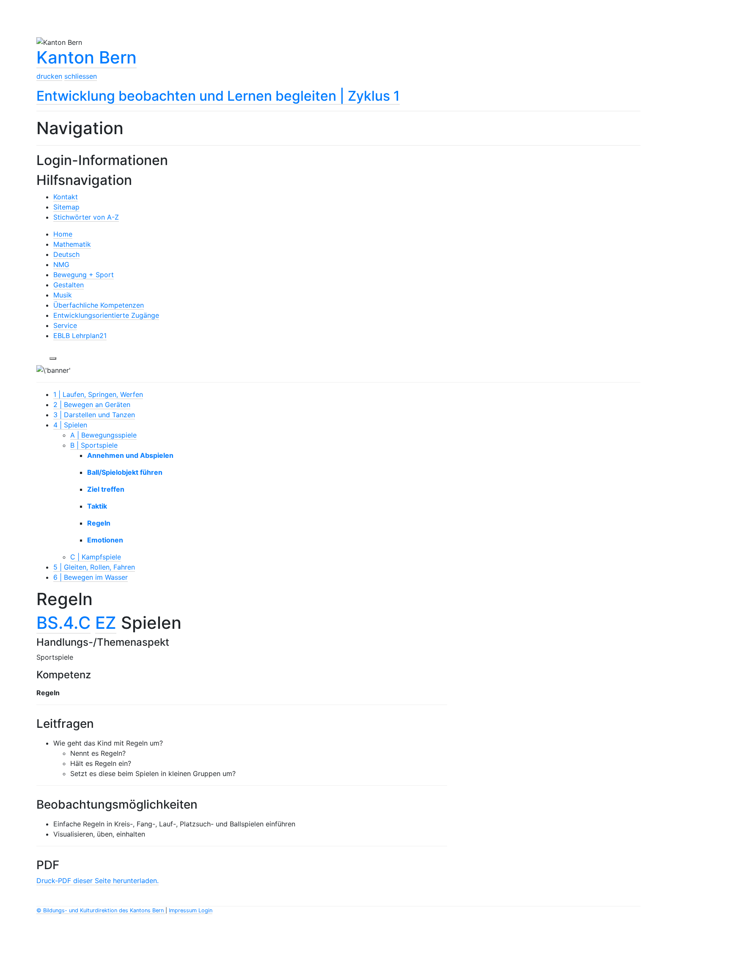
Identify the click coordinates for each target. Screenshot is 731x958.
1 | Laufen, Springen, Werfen (98, 394)
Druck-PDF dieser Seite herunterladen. (97, 880)
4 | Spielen (70, 425)
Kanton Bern (86, 57)
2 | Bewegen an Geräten (91, 404)
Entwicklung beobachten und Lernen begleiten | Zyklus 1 (218, 96)
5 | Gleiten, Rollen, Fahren (94, 567)
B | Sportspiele (94, 445)
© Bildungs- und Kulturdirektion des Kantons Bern (100, 910)
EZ (105, 622)
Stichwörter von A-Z (86, 217)
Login (205, 910)
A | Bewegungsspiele (103, 435)
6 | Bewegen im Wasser (90, 577)
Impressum (183, 910)
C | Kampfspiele (95, 557)
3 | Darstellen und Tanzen (94, 414)
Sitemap (66, 207)
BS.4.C (63, 622)
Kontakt (65, 197)
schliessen (80, 76)
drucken (49, 76)
